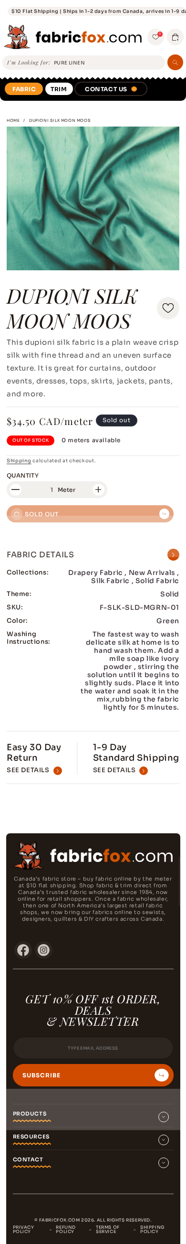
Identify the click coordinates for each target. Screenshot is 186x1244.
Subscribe (41, 1075)
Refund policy (66, 1229)
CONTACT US (106, 89)
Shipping (19, 460)
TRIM (59, 89)
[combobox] (108, 63)
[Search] (175, 62)
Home (13, 120)
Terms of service (108, 1229)
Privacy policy (23, 1229)
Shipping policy (152, 1229)
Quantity (23, 475)
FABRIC (24, 89)
